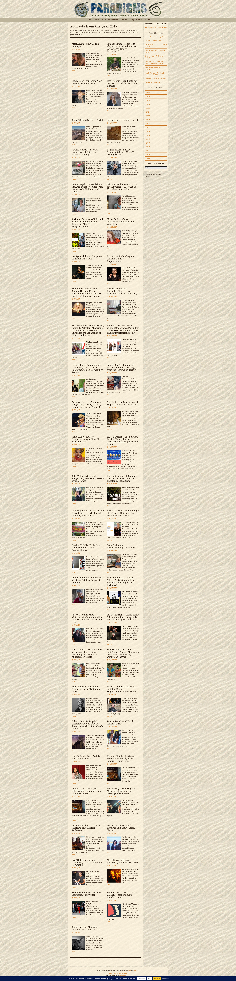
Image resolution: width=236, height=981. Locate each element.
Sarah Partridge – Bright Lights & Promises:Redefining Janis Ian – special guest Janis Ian (123, 617)
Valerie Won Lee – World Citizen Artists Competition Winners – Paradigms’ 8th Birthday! (121, 581)
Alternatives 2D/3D (124, 975)
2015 (148, 135)
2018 (148, 123)
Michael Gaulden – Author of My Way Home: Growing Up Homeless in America (122, 187)
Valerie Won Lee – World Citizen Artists (120, 722)
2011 (148, 151)
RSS (165, 28)
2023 (148, 104)
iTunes (147, 28)
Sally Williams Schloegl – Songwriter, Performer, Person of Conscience (88, 478)
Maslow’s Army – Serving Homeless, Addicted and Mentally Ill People (85, 152)
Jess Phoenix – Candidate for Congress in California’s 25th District (122, 83)
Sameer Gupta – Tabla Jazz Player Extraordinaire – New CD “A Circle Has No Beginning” (122, 47)
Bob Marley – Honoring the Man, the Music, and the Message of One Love (121, 791)
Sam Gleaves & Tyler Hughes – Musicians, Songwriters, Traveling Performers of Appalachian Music (87, 653)
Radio (104, 20)
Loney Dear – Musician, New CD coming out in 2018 (87, 82)
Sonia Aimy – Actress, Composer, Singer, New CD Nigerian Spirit (86, 439)
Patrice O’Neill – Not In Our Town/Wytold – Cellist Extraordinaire (86, 547)
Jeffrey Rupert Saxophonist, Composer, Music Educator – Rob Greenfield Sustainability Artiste (87, 369)
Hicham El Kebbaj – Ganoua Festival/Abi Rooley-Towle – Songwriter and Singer (121, 758)
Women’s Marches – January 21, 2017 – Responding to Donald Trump (122, 895)
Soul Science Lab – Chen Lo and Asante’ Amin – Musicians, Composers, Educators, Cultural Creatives (123, 653)
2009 (148, 158)
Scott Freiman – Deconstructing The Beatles (121, 546)
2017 (148, 127)
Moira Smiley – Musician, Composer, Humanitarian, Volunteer (120, 221)
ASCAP (136, 971)
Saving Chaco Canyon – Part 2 (87, 120)
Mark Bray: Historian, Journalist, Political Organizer (122, 861)
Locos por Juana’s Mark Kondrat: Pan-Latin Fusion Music (121, 828)
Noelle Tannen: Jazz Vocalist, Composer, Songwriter (87, 893)
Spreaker (153, 28)
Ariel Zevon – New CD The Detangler (85, 45)
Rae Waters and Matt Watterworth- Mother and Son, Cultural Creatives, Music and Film (88, 618)
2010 (148, 154)
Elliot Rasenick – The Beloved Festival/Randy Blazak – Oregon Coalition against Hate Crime (122, 440)
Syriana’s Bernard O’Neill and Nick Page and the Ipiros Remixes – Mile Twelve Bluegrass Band (87, 223)
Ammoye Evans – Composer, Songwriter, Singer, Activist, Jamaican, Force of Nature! (87, 404)
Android (160, 28)
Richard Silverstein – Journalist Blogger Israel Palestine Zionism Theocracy (122, 291)
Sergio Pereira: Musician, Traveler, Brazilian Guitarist (86, 928)
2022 (148, 108)
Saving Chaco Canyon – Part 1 (122, 120)
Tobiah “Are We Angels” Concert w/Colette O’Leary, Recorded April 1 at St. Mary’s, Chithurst (87, 725)
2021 (148, 112)
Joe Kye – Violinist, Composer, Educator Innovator (87, 257)
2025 (148, 96)
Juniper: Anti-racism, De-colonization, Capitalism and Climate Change (87, 791)
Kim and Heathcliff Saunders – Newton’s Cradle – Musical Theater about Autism (123, 478)
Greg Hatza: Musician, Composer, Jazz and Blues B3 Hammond (87, 862)
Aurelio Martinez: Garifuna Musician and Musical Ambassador (86, 828)
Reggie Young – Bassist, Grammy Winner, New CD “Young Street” (120, 152)
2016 (148, 131)
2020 (148, 116)
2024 (148, 100)
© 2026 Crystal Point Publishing (118, 973)
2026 (148, 92)
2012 (148, 147)
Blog (132, 20)
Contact (139, 20)
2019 (148, 120)
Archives (123, 20)
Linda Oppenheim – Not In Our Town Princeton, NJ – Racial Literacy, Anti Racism (88, 513)
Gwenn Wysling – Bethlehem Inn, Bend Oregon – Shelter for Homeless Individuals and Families (87, 188)
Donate (147, 20)
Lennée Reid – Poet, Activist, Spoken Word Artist (86, 757)
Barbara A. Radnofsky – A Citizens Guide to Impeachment (120, 259)
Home (90, 20)
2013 (148, 143)
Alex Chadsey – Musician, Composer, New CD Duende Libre (86, 689)
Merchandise (113, 20)
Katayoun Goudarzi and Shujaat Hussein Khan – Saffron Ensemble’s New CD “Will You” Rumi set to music (87, 292)
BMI (129, 971)
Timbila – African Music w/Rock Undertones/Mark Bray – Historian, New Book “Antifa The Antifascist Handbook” (123, 329)
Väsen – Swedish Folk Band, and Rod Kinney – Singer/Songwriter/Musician (121, 689)
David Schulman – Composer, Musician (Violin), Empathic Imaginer (87, 580)
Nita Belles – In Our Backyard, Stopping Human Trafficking (122, 403)
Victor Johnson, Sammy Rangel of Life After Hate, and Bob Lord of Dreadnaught (123, 513)
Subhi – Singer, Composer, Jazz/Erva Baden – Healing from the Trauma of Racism (121, 367)
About (97, 20)
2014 (148, 139)
